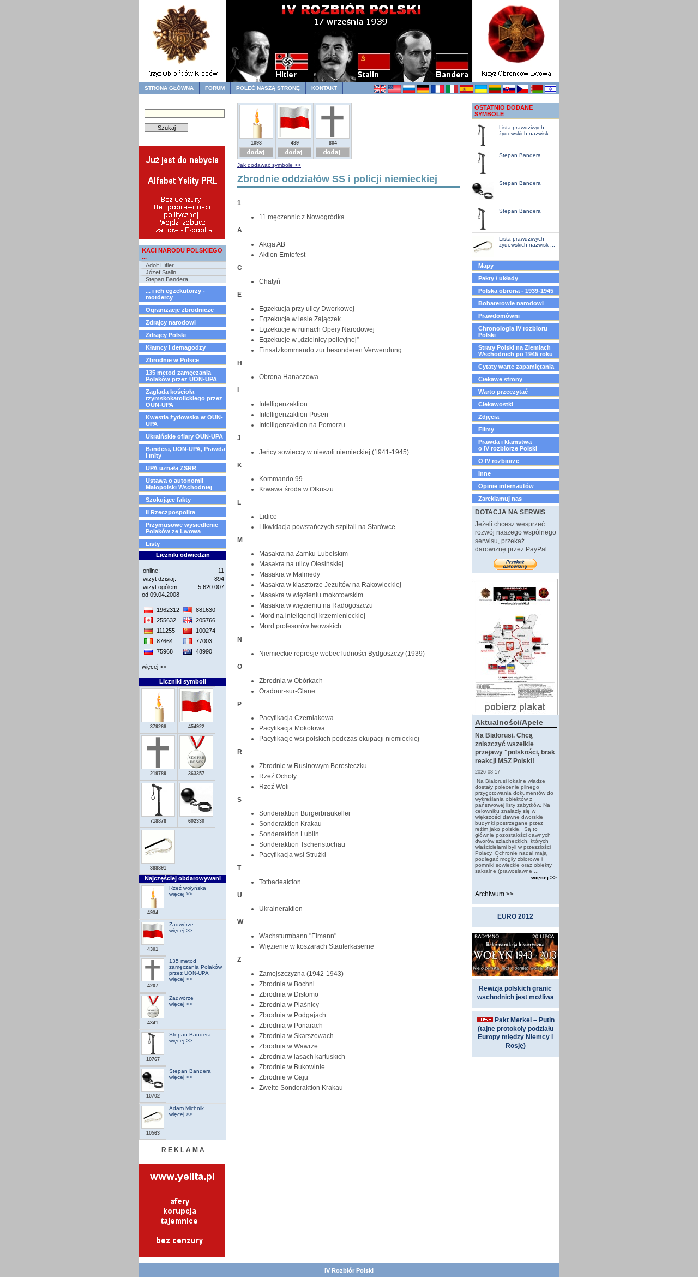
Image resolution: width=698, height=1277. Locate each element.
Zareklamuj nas (500, 498)
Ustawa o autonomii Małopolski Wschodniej (179, 483)
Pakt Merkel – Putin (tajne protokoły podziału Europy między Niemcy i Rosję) (516, 1033)
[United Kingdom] (380, 91)
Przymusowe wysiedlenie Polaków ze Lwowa (182, 528)
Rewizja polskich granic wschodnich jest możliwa (515, 993)
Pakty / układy (498, 278)
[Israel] (550, 91)
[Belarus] (536, 91)
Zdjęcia (488, 416)
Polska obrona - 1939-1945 (515, 290)
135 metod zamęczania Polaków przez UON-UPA (181, 375)
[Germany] (423, 91)
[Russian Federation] (408, 91)
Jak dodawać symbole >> (269, 165)
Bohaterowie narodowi (511, 303)
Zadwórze (181, 924)
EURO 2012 (515, 916)
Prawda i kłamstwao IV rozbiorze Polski (507, 445)
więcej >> (154, 666)
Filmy (486, 429)
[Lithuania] (495, 91)
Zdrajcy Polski (166, 335)
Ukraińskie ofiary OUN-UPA (184, 436)
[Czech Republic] (522, 91)
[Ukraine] (480, 91)
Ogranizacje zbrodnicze (180, 310)
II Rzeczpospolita (170, 512)
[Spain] (466, 91)
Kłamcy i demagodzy (176, 347)
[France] (437, 91)
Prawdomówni (499, 316)
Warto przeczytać (503, 391)
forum (215, 88)
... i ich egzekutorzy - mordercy (175, 294)
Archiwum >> (494, 894)
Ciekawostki (495, 404)
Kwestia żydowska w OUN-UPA (184, 420)
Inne (484, 473)
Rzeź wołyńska (187, 888)
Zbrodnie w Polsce (172, 360)
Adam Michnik (186, 1108)
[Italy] (452, 91)
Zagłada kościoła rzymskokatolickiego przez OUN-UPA (184, 398)
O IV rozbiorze (498, 461)
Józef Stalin (161, 272)
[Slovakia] (509, 91)
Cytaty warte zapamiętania (516, 366)
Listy (153, 544)
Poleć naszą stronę (268, 88)
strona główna (169, 88)
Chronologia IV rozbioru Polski (512, 331)
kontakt (324, 88)
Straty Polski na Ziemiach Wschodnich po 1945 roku (515, 350)
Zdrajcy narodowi (171, 322)
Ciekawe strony (500, 379)
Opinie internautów (506, 486)
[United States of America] (394, 91)
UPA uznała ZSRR (171, 468)
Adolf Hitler (160, 265)
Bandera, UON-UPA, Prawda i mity (185, 452)
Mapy (486, 265)
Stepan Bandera (167, 279)
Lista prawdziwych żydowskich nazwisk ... (527, 130)
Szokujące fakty (168, 499)
